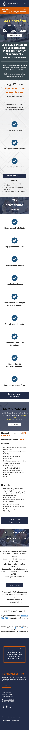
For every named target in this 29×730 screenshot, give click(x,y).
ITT (19, 631)
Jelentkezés (14, 585)
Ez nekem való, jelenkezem (14, 395)
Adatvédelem (6, 720)
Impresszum (15, 720)
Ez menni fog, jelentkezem (14, 520)
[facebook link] (10, 707)
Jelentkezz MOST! (14, 35)
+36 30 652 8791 (9, 700)
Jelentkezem (14, 424)
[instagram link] (3, 707)
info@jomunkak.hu (18, 628)
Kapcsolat (7, 685)
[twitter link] (7, 707)
